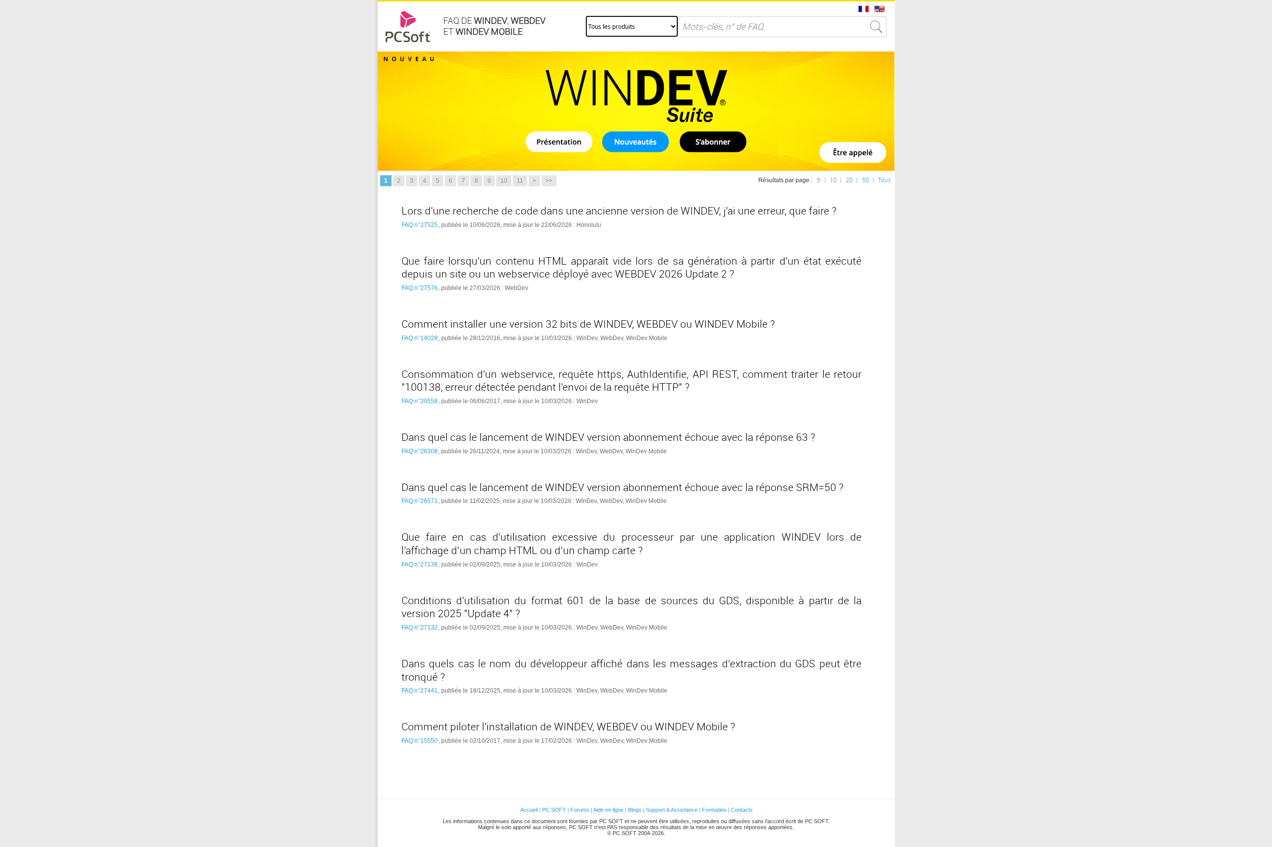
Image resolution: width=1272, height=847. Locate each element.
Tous (884, 180)
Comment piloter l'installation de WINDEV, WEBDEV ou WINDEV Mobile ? (568, 726)
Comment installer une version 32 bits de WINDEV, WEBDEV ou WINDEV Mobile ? (588, 324)
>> (549, 180)
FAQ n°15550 (419, 740)
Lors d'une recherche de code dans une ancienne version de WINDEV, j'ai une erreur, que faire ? (619, 211)
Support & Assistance (672, 810)
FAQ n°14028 (419, 338)
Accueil (529, 810)
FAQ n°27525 (419, 224)
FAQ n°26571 (419, 500)
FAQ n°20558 (419, 401)
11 (520, 180)
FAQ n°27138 (419, 564)
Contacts (742, 810)
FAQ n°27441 (419, 690)
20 (849, 180)
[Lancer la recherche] (876, 26)
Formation (714, 810)
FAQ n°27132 (419, 627)
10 (503, 180)
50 (865, 180)
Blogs (634, 810)
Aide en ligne (608, 810)
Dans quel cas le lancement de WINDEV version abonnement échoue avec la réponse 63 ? (608, 437)
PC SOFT (554, 810)
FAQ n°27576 (419, 287)
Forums (579, 810)
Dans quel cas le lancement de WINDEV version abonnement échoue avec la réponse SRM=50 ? (622, 487)
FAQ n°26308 (419, 451)
